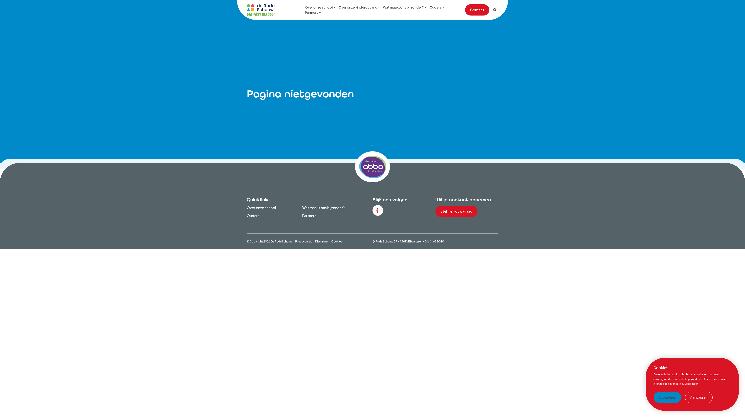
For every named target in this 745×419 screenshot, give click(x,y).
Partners (309, 215)
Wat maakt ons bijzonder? (323, 207)
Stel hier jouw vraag (456, 211)
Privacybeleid (303, 241)
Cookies (336, 241)
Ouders (253, 215)
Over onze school (261, 207)
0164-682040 (434, 241)
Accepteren (667, 397)
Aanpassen (699, 397)
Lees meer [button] (691, 383)
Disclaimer (321, 241)
